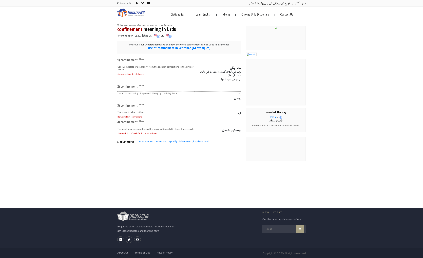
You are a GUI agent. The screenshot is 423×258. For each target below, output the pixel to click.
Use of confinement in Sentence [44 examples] (179, 48)
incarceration (146, 141)
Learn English (203, 14)
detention (160, 141)
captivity (172, 141)
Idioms (226, 14)
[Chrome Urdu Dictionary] (276, 27)
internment (185, 141)
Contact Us (286, 14)
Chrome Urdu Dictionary (255, 14)
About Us (123, 253)
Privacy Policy (165, 253)
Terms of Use (142, 253)
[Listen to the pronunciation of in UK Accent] (168, 35)
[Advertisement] (179, 173)
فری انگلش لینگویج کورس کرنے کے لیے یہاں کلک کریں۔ (276, 3)
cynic (273, 117)
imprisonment (201, 141)
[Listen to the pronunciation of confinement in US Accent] (156, 35)
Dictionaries (178, 14)
